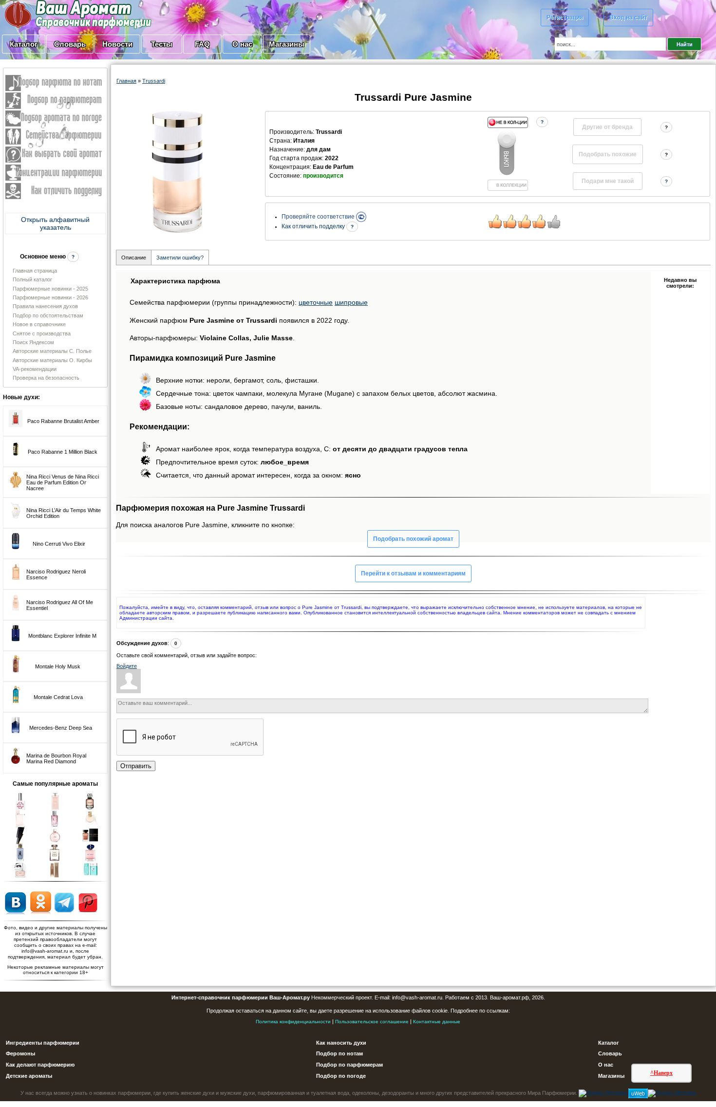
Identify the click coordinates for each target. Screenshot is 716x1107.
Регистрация (564, 17)
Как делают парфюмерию (40, 1065)
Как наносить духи (341, 1043)
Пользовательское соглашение (372, 1021)
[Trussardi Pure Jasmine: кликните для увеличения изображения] (177, 172)
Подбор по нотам (339, 1053)
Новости (117, 44)
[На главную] (53, 14)
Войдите (126, 666)
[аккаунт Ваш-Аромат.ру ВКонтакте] (15, 902)
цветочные (316, 302)
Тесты (161, 44)
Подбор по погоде (341, 1076)
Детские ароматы (29, 1076)
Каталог (23, 44)
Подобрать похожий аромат (413, 538)
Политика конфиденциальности (293, 1021)
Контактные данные (436, 1021)
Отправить (135, 766)
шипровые (351, 302)
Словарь (70, 44)
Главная (126, 81)
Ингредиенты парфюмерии (42, 1043)
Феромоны (20, 1053)
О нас (242, 44)
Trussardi (153, 81)
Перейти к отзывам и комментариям (413, 573)
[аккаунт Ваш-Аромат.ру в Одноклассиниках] (41, 902)
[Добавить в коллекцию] (507, 154)
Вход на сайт (628, 17)
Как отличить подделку (314, 226)
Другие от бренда (607, 127)
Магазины (286, 44)
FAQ (202, 44)
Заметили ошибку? (180, 257)
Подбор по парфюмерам (349, 1065)
